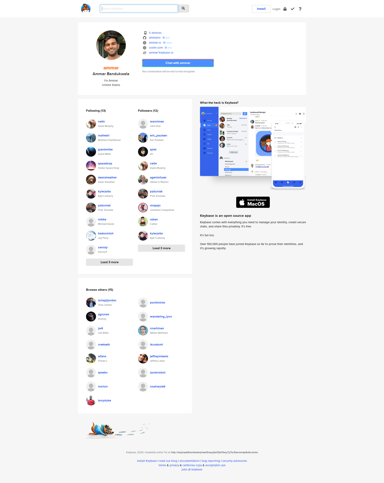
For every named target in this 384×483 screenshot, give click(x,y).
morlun (103, 386)
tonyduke (104, 400)
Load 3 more (110, 262)
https (169, 43)
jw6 (100, 328)
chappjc (155, 205)
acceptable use (215, 465)
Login (276, 9)
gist (167, 38)
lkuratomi (156, 344)
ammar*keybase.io (161, 52)
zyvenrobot (157, 372)
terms (162, 465)
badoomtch (106, 233)
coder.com (156, 47)
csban (154, 219)
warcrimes (157, 121)
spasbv (103, 372)
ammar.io (155, 42)
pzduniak (104, 205)
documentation (190, 461)
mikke (102, 219)
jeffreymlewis (159, 356)
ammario (155, 37)
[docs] (300, 8)
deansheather (107, 177)
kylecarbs (104, 191)
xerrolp (103, 247)
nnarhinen (157, 328)
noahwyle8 (157, 386)
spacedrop (105, 163)
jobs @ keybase (192, 469)
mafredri (103, 135)
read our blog (168, 461)
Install (261, 8)
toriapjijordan (107, 300)
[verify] (292, 8)
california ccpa (192, 465)
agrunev (103, 314)
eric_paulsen (158, 135)
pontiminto (157, 302)
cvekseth (104, 344)
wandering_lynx (161, 316)
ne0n (101, 121)
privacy (174, 465)
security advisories (234, 461)
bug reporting (211, 461)
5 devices (155, 33)
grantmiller (105, 149)
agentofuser (158, 177)
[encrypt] (285, 8)
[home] (86, 7)
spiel (153, 149)
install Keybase (147, 461)
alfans (102, 356)
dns (169, 48)
